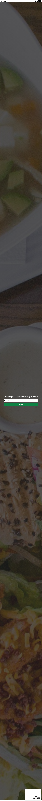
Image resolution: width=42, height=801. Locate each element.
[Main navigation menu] (1, 1)
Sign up (39, 1)
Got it (39, 798)
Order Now (21, 404)
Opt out (34, 798)
